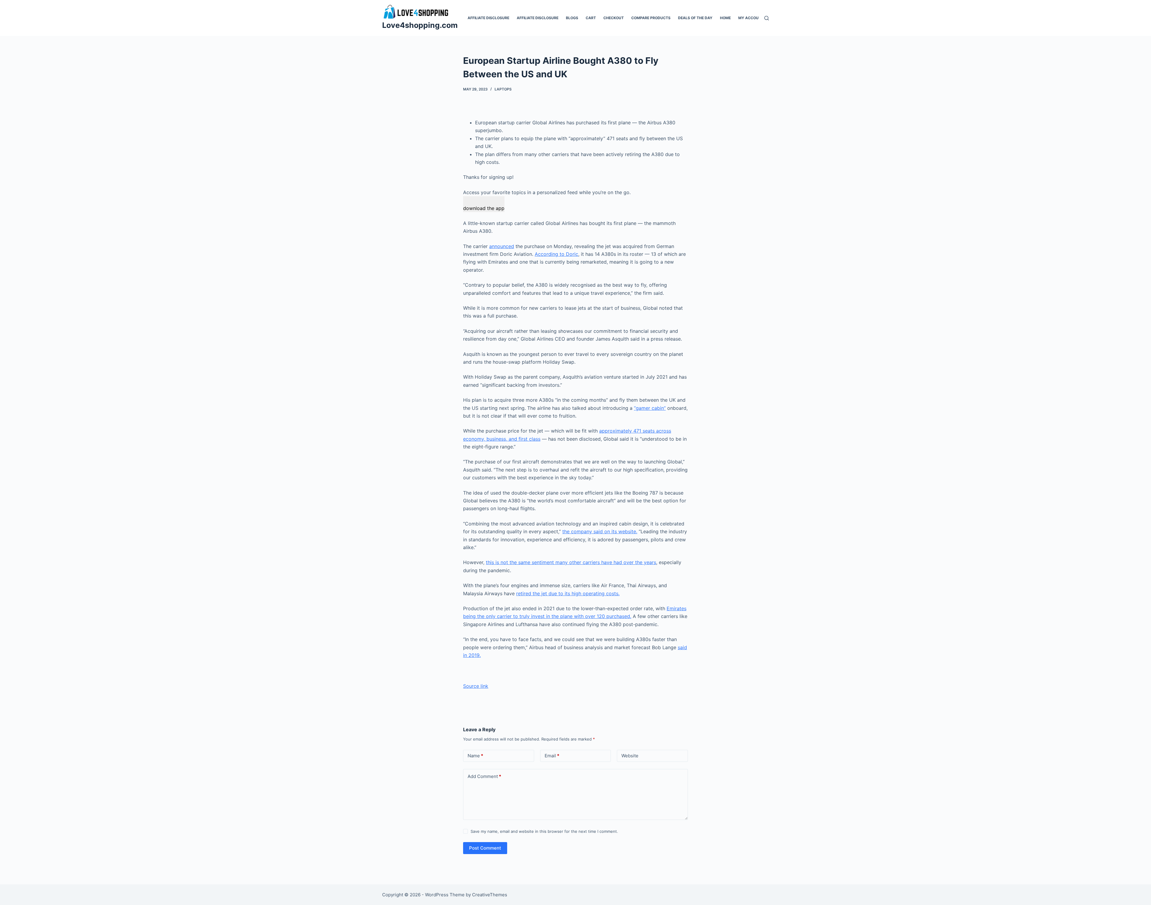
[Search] (766, 18)
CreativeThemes (489, 895)
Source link (475, 686)
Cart (591, 18)
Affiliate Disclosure (488, 18)
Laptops (503, 89)
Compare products (651, 18)
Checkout (613, 18)
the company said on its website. (599, 531)
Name (475, 756)
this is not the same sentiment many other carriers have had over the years (571, 562)
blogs (572, 18)
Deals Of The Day (695, 18)
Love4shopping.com (420, 25)
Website (629, 756)
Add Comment (484, 776)
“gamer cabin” (650, 408)
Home (725, 18)
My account (751, 18)
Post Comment (485, 848)
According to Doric (556, 254)
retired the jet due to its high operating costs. (568, 593)
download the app (483, 208)
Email (552, 756)
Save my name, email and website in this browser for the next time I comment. (544, 831)
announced (501, 246)
